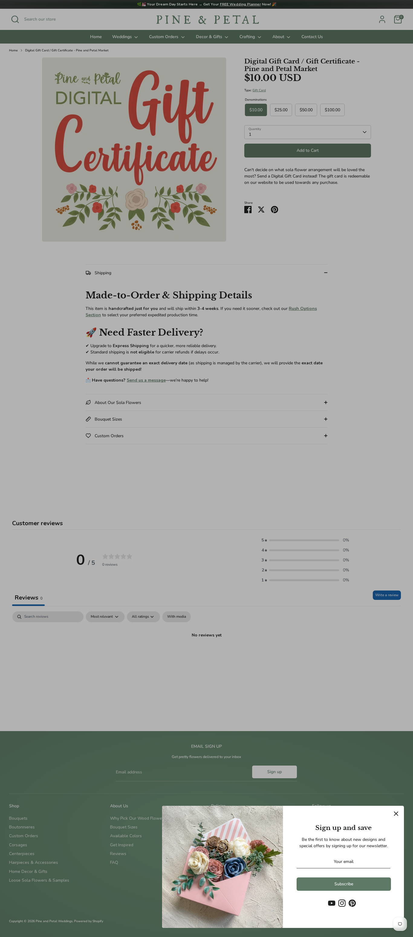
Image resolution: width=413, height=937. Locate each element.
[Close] (396, 813)
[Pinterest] (352, 903)
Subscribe (343, 884)
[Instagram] (342, 903)
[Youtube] (331, 903)
